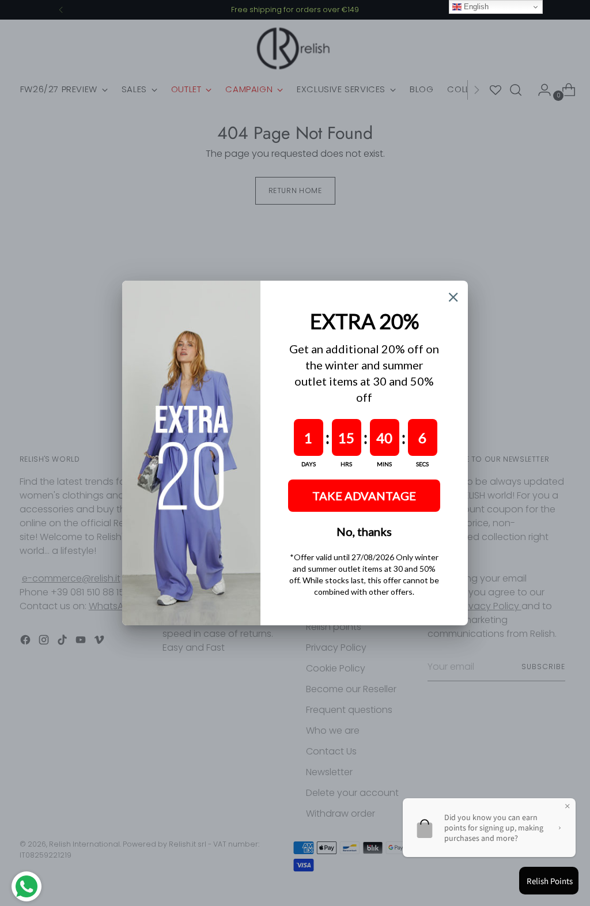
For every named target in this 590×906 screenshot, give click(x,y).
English (475, 6)
